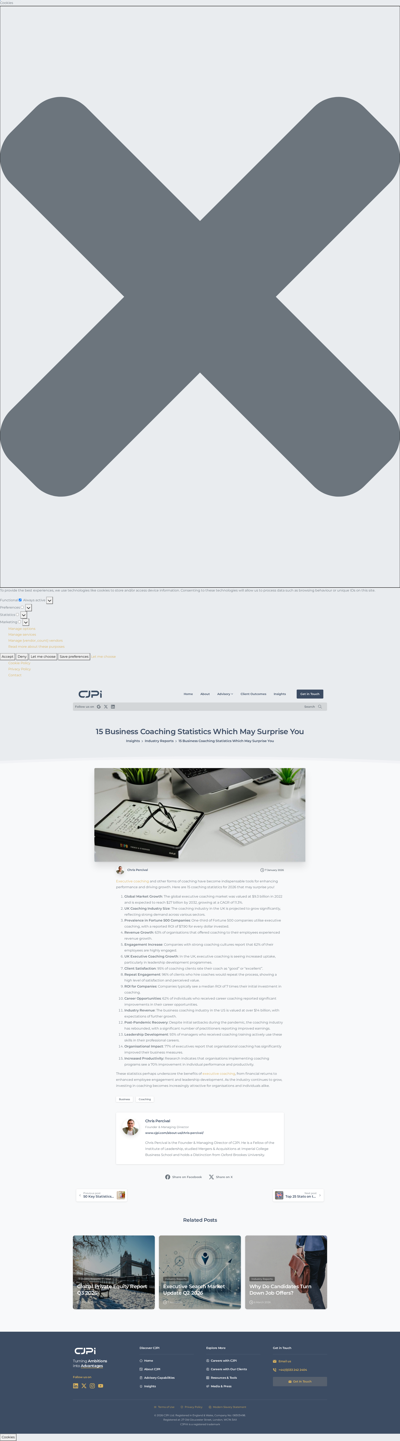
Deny (22, 657)
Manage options (21, 629)
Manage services (22, 634)
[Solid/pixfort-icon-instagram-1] (92, 1385)
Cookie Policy (19, 663)
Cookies (8, 1437)
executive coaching (218, 1074)
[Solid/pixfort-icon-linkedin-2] (75, 1385)
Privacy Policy (19, 669)
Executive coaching (132, 881)
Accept (8, 657)
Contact (15, 675)
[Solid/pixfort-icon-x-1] (84, 1385)
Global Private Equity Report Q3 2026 (112, 1289)
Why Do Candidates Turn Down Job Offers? (280, 1289)
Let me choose (43, 657)
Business (124, 1099)
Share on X (224, 1177)
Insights (133, 741)
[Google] (99, 707)
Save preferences (74, 657)
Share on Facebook (187, 1177)
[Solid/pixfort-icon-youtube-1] (100, 1385)
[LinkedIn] (113, 707)
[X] (106, 707)
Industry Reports (159, 741)
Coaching (145, 1099)
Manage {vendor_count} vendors (35, 641)
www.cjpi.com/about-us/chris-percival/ (174, 1133)
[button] (200, 297)
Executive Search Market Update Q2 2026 (194, 1289)
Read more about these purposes (36, 647)
